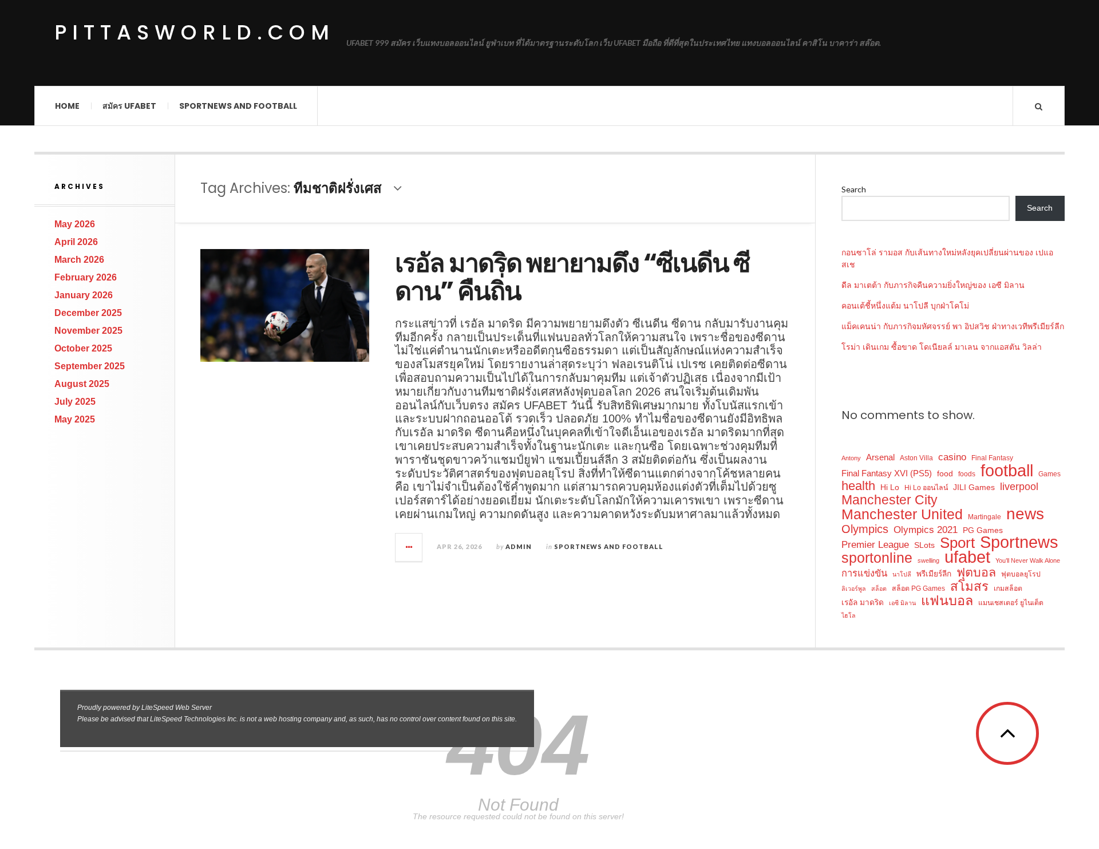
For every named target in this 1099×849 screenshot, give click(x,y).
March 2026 (79, 259)
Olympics (864, 529)
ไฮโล (848, 615)
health (858, 486)
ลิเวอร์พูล (853, 588)
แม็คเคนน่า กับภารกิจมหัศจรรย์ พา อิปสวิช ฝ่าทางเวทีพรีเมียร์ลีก (952, 326)
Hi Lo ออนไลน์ (926, 488)
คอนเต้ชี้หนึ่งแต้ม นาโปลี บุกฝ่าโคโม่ (905, 305)
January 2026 (83, 295)
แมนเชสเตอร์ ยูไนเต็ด (1010, 603)
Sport (957, 543)
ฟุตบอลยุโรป (1021, 574)
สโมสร (969, 587)
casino (952, 457)
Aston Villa (916, 458)
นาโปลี (901, 574)
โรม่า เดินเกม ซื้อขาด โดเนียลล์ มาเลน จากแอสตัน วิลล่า (941, 347)
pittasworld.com (194, 32)
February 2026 (85, 277)
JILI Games (974, 487)
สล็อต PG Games (918, 589)
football (1007, 470)
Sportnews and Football (238, 106)
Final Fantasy (992, 458)
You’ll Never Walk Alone (1027, 560)
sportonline (876, 558)
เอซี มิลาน (902, 602)
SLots (924, 545)
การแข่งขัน (864, 573)
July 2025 (75, 401)
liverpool (1019, 486)
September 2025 (89, 366)
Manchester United (902, 514)
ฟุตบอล (976, 573)
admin (518, 546)
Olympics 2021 (926, 529)
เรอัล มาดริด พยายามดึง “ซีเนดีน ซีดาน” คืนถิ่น (572, 277)
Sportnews (1019, 542)
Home (67, 106)
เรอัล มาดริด (862, 602)
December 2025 (88, 313)
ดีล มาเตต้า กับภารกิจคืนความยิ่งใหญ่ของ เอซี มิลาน (933, 285)
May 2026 (74, 224)
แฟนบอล (947, 601)
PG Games (983, 530)
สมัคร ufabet (129, 106)
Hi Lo (889, 487)
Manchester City (889, 500)
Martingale (984, 517)
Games (1049, 474)
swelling (928, 560)
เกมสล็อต (1008, 589)
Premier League (875, 544)
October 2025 (83, 348)
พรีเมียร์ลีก (933, 574)
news (1025, 514)
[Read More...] (409, 547)
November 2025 (88, 330)
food (945, 473)
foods (966, 474)
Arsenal (880, 457)
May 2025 (74, 419)
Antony (851, 458)
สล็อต (879, 588)
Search (853, 189)
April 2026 (76, 242)
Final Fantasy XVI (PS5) (886, 473)
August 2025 (81, 384)
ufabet (967, 557)
